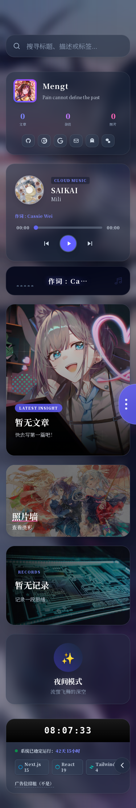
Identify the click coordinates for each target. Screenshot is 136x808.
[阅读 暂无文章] (68, 380)
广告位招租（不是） (34, 783)
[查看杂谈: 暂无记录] (68, 585)
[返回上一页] (122, 765)
